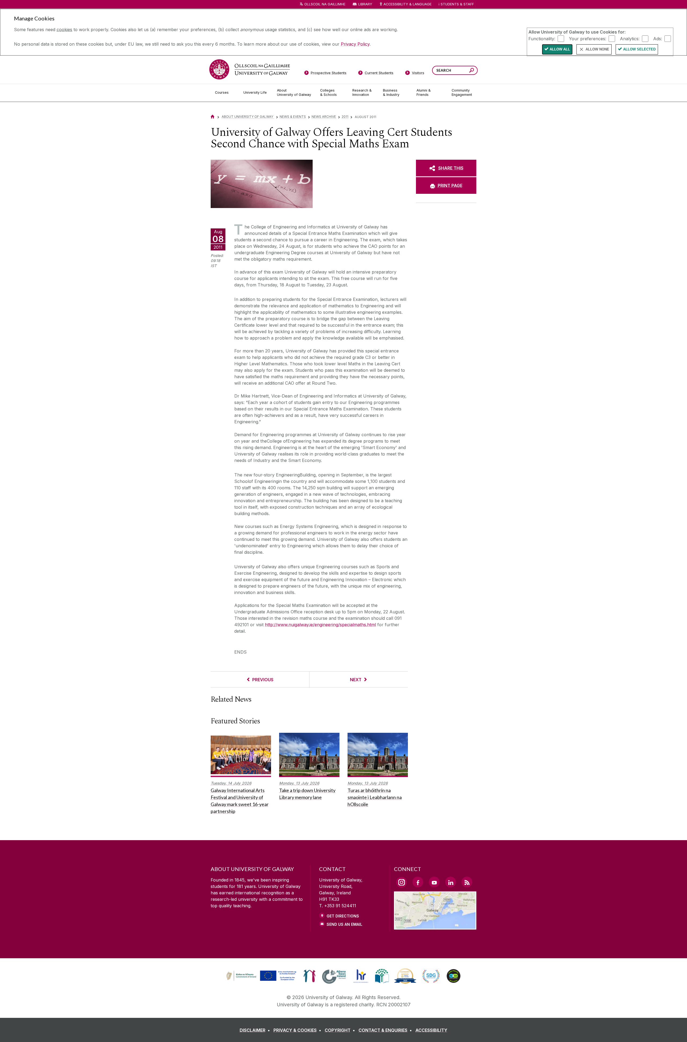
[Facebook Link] (417, 882)
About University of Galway (248, 117)
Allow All (560, 49)
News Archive (324, 117)
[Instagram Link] (401, 882)
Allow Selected (639, 49)
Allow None (597, 49)
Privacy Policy (355, 44)
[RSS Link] (467, 882)
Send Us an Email (344, 924)
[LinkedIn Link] (450, 882)
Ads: (657, 38)
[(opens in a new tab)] (262, 980)
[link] (260, 976)
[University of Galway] (249, 69)
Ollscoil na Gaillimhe (324, 4)
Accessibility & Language (407, 4)
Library (365, 4)
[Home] (212, 117)
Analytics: (630, 38)
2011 (345, 117)
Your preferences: (587, 38)
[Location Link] (435, 926)
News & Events (293, 117)
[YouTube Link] (434, 882)
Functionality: (541, 38)
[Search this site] (471, 71)
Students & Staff (457, 4)
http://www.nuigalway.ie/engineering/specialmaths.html (320, 624)
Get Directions (343, 916)
